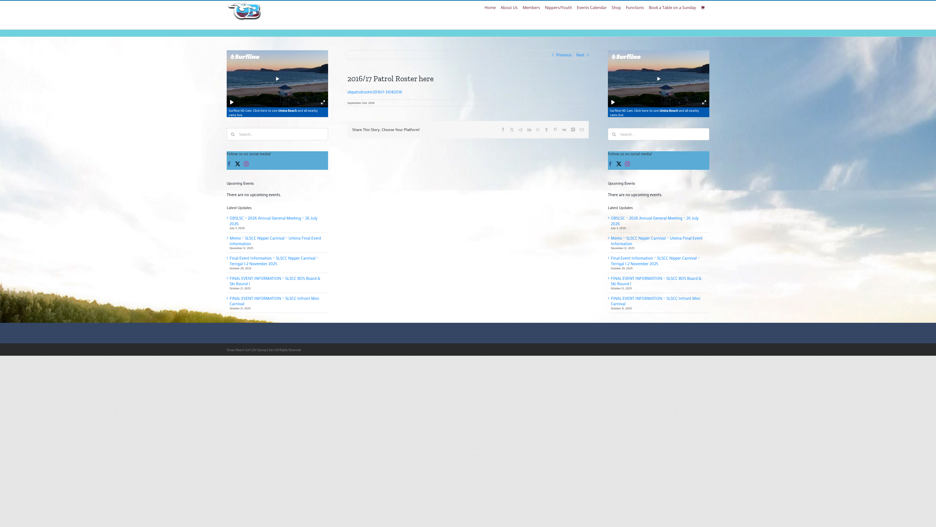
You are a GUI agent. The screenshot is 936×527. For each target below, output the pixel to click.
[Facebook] (229, 164)
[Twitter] (237, 164)
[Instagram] (246, 164)
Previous (564, 54)
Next (580, 54)
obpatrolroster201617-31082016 (374, 91)
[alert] (277, 194)
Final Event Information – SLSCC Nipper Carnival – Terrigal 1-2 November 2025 (274, 260)
